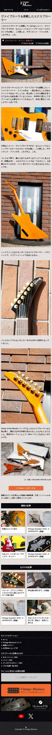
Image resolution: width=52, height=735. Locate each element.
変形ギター (30, 40)
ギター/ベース (8, 10)
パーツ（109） (8, 660)
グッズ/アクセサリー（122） (13, 663)
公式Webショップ (9, 648)
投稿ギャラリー (8, 645)
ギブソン (22, 40)
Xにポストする (26, 488)
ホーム (5, 639)
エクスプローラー (11, 40)
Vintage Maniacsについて (12, 642)
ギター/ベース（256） (11, 657)
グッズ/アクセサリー (43, 10)
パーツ (26, 10)
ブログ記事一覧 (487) (10, 666)
